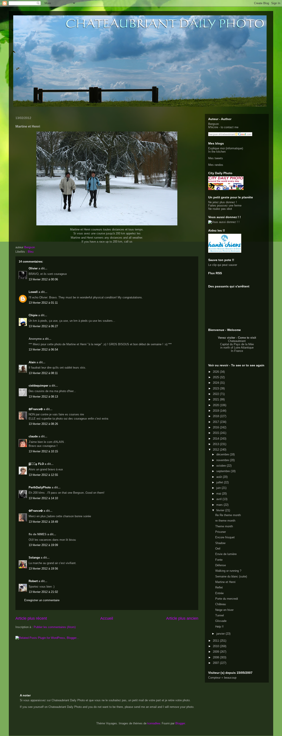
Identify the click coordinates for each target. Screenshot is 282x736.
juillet (220, 482)
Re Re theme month (228, 515)
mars (220, 504)
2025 (216, 377)
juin (219, 487)
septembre (223, 471)
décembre (223, 454)
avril (219, 499)
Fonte (219, 559)
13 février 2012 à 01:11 (43, 302)
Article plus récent (31, 618)
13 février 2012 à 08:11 (43, 373)
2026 (216, 371)
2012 (216, 449)
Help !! (219, 626)
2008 (216, 657)
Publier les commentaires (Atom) (55, 627)
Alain (32, 362)
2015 (216, 433)
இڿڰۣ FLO (36, 464)
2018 (216, 416)
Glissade (220, 621)
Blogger (180, 723)
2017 (216, 422)
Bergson (213, 124)
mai (219, 493)
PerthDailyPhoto (40, 487)
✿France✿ (36, 409)
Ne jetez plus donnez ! (222, 202)
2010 (216, 646)
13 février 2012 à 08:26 (43, 424)
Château (220, 604)
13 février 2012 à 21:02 (43, 592)
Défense (220, 565)
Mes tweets (215, 158)
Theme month (224, 526)
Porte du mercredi (226, 598)
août (219, 476)
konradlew (153, 723)
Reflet (219, 587)
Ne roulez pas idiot (220, 208)
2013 (216, 444)
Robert (33, 581)
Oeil (217, 548)
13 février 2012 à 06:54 (43, 349)
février (220, 510)
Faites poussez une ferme (224, 205)
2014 (216, 438)
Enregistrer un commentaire (41, 600)
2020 (216, 405)
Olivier (33, 268)
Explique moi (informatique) (225, 148)
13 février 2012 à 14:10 (43, 498)
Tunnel (219, 615)
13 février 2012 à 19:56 (43, 568)
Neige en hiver (224, 610)
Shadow (220, 543)
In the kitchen (217, 151)
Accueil (106, 618)
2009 (216, 651)
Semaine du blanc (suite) (231, 576)
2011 (216, 640)
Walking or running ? (228, 570)
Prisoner (220, 531)
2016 (216, 427)
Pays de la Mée (244, 344)
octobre (221, 465)
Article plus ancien (182, 618)
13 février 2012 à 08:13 (43, 396)
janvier (221, 633)
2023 (216, 388)
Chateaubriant (237, 341)
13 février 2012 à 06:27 (43, 326)
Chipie (33, 315)
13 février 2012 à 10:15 (43, 451)
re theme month (225, 520)
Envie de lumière (226, 554)
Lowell (33, 292)
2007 (216, 663)
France (238, 350)
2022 (216, 394)
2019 (216, 410)
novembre (223, 460)
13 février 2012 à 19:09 (43, 545)
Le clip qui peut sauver (222, 265)
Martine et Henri (225, 582)
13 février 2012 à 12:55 (43, 475)
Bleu (30, 251)
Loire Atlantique (244, 347)
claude (33, 436)
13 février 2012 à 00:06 (43, 279)
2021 (216, 399)
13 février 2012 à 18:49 (43, 521)
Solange (34, 557)
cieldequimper (38, 385)
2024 (216, 382)
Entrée (219, 593)
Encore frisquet (225, 537)
